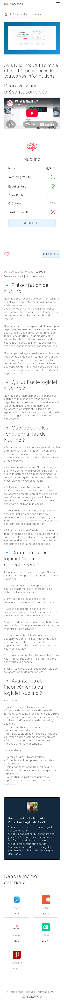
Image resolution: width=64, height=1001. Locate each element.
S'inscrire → (50, 253)
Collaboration (20, 14)
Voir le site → (32, 222)
